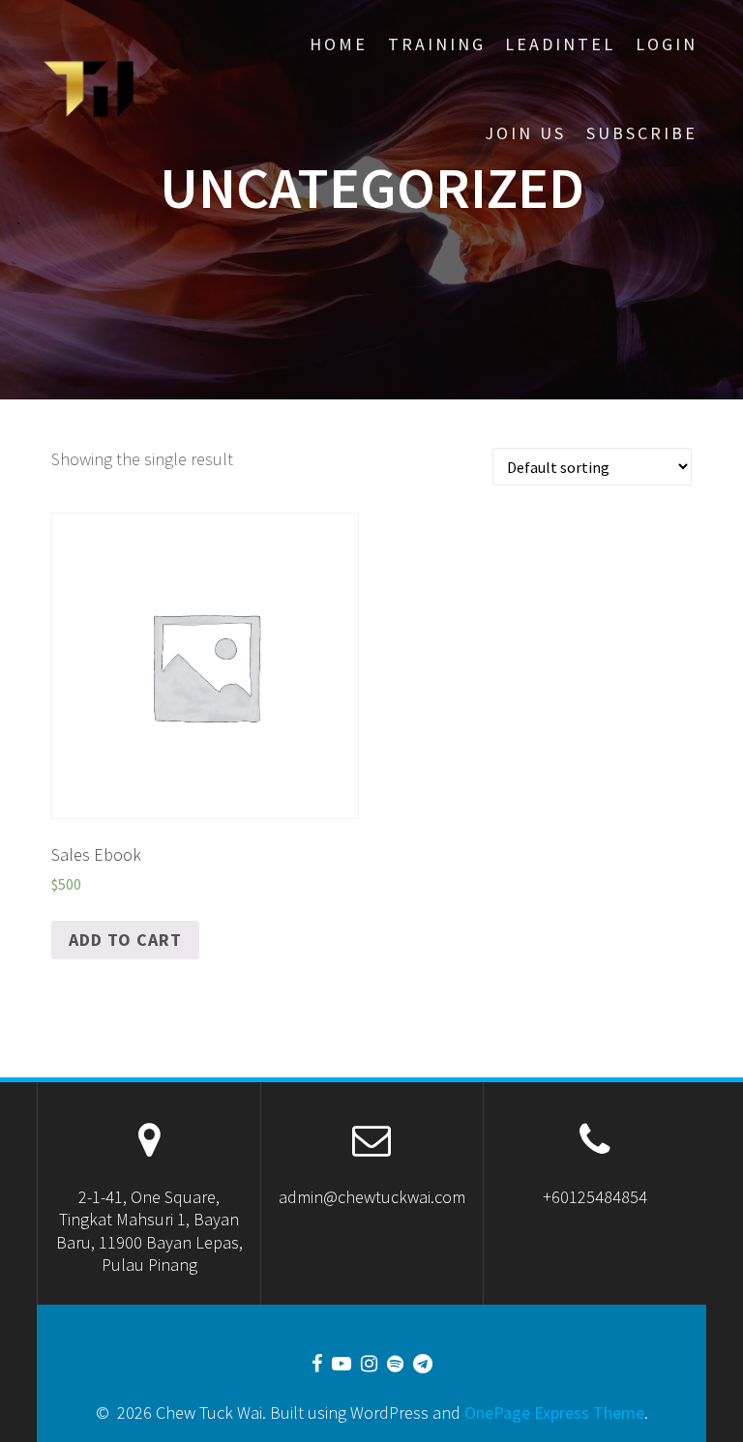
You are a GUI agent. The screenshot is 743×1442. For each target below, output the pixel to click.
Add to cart (125, 939)
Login (667, 44)
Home (339, 44)
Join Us (525, 133)
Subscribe (642, 133)
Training (437, 44)
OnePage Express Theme (554, 1412)
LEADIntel (560, 44)
